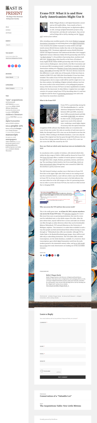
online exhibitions (10, 141)
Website (42, 361)
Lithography (17, 132)
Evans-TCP (46, 157)
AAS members (16, 104)
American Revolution (11, 110)
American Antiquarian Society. (14, 58)
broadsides (8, 112)
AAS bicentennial (10, 102)
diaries (7, 119)
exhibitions (16, 123)
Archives (8, 30)
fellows (8, 126)
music (14, 137)
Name (42, 346)
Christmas (8, 117)
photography (9, 143)
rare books (18, 147)
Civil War (13, 117)
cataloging (15, 112)
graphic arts (17, 125)
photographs (18, 141)
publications (13, 145)
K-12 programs (8, 132)
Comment (43, 322)
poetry (14, 143)
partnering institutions (65, 93)
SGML (70, 116)
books (18, 110)
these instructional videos (48, 164)
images (18, 128)
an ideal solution (46, 57)
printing (8, 145)
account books (9, 106)
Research (73, 296)
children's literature (14, 114)
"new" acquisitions (14, 99)
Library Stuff (66, 296)
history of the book (11, 128)
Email (42, 353)
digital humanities (13, 121)
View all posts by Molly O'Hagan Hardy (57, 286)
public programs (10, 147)
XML (73, 116)
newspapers (11, 139)
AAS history (10, 104)
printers (18, 143)
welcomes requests (70, 214)
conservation (19, 117)
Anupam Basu (51, 59)
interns (7, 130)
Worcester (9, 151)
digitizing (7, 123)
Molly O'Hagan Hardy (55, 296)
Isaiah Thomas (13, 130)
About (7, 27)
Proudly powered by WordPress (48, 419)
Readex (57, 298)
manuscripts (12, 134)
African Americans (12, 108)
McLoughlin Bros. (9, 137)
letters (12, 132)
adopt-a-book (16, 106)
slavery (7, 149)
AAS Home (8, 33)
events (12, 123)
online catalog (50, 298)
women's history (14, 149)
